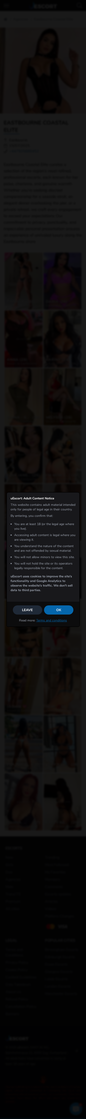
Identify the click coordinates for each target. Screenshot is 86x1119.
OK (58, 610)
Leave (27, 610)
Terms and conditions (51, 620)
